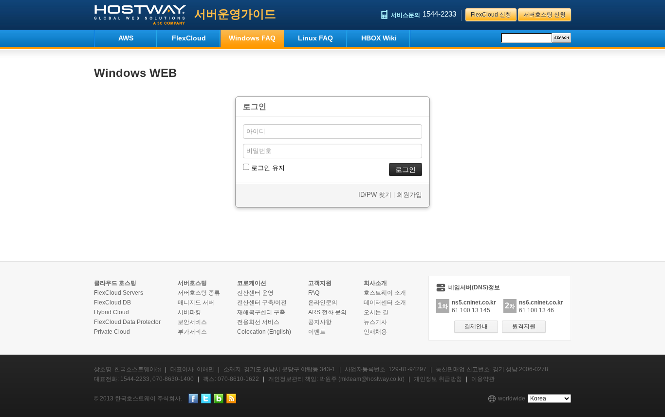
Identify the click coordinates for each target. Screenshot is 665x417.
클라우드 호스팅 (115, 283)
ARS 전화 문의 (327, 312)
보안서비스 (192, 322)
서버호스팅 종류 (199, 292)
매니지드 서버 (196, 302)
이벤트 (317, 331)
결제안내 (476, 326)
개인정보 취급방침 (438, 379)
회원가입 (409, 194)
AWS (125, 38)
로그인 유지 (267, 167)
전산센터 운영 (255, 292)
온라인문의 (322, 302)
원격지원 (524, 326)
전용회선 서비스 (258, 322)
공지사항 (320, 322)
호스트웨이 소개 (385, 292)
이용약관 (483, 379)
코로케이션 (251, 283)
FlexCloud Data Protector (127, 322)
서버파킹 (189, 312)
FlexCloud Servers (118, 292)
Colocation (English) (264, 331)
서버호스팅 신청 (544, 14)
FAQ (313, 292)
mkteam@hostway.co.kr (371, 379)
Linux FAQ (315, 38)
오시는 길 (376, 312)
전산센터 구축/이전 (262, 302)
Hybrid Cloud (111, 312)
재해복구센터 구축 (261, 312)
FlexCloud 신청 (491, 14)
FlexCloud (189, 38)
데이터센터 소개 (385, 302)
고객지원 (320, 283)
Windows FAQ (252, 38)
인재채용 (375, 331)
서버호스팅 (192, 283)
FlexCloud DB (112, 302)
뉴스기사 (375, 322)
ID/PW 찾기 (374, 194)
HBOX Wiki (379, 38)
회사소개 (375, 283)
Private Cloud (112, 331)
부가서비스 (192, 331)
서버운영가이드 (235, 13)
